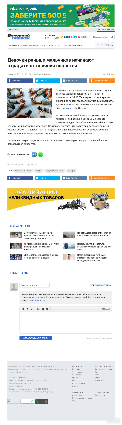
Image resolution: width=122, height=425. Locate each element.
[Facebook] (68, 37)
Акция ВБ (80, 45)
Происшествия (70, 45)
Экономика (33, 45)
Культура (52, 45)
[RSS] (62, 37)
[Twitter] (75, 37)
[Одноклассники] (72, 37)
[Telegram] (86, 37)
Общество (43, 45)
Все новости (14, 45)
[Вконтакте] (65, 37)
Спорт (60, 45)
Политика (24, 45)
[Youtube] (79, 37)
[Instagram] (82, 37)
